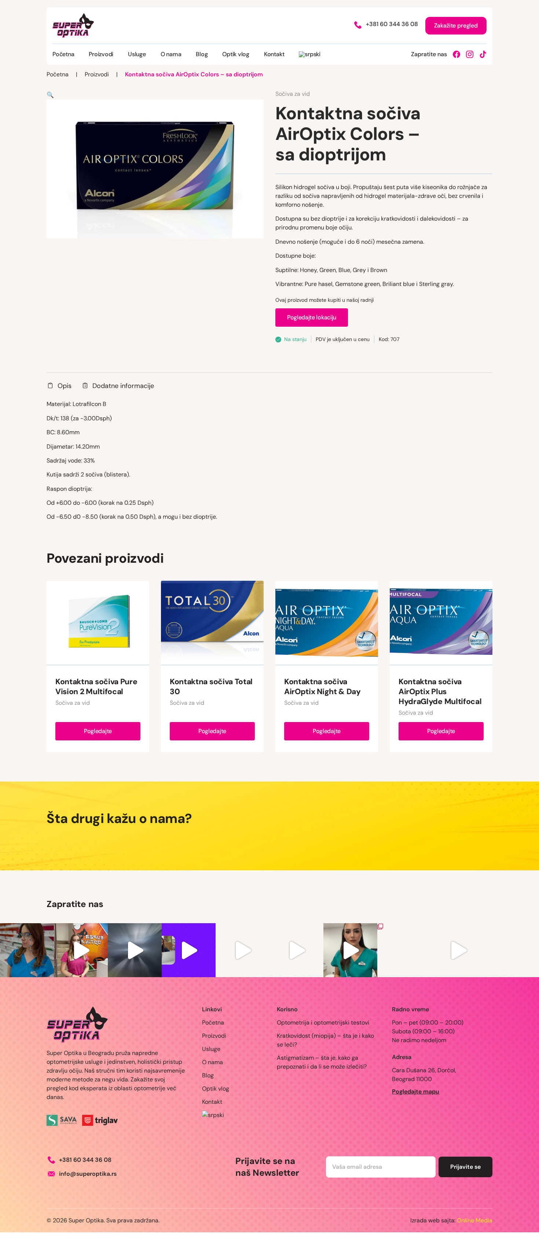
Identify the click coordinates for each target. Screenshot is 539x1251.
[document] (269, 625)
